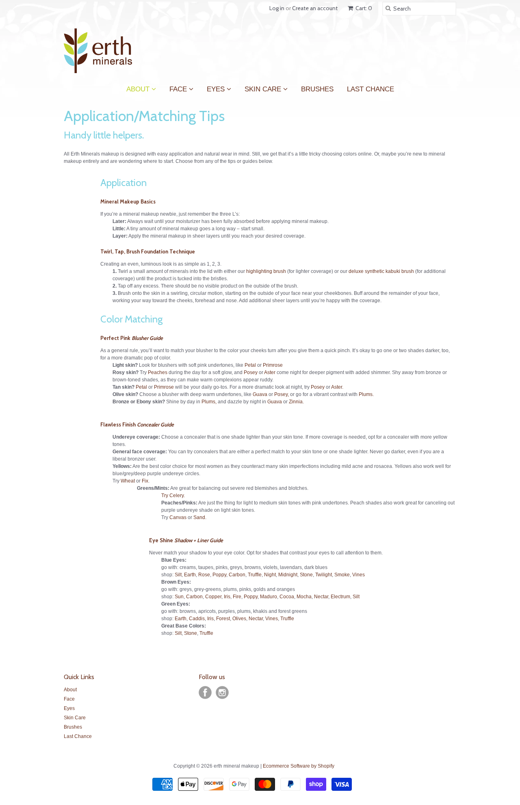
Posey (251, 372)
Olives (239, 618)
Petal (250, 365)
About (139, 88)
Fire (237, 596)
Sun (179, 596)
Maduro (268, 596)
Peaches (157, 372)
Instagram (222, 692)
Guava (260, 394)
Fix (145, 481)
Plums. (366, 394)
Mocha (304, 596)
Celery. (177, 495)
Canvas (177, 517)
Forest (223, 618)
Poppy (219, 575)
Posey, (281, 394)
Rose (204, 575)
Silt (178, 575)
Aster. (337, 387)
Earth (190, 575)
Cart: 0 (363, 8)
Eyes (217, 88)
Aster (269, 372)
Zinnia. (296, 402)
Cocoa (287, 596)
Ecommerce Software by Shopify (298, 766)
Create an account (315, 8)
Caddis (197, 618)
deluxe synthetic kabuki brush (381, 271)
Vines (358, 575)
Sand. (199, 517)
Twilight (323, 575)
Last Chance (370, 89)
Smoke (342, 575)
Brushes (317, 89)
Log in (276, 8)
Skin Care (264, 88)
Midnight (287, 575)
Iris (227, 596)
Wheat (128, 481)
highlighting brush (266, 271)
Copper (213, 596)
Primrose (273, 365)
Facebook (205, 692)
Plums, (209, 402)
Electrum (340, 596)
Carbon (237, 575)
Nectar (321, 596)
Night (270, 575)
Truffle (255, 575)
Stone (306, 575)
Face (179, 88)
